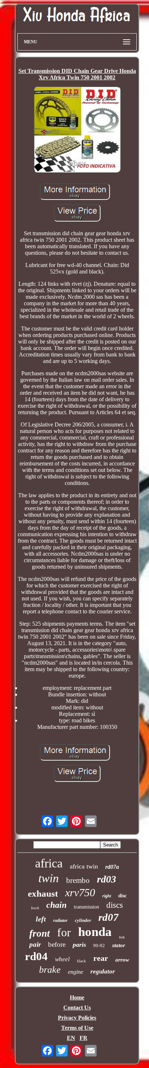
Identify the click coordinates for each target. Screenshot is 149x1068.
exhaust (43, 893)
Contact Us (77, 1007)
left (41, 919)
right (106, 895)
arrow (122, 960)
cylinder (83, 920)
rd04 (36, 956)
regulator (102, 971)
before (56, 944)
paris (79, 944)
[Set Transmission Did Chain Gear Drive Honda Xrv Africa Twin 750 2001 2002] (77, 130)
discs (114, 905)
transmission (86, 907)
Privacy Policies (77, 1018)
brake (50, 969)
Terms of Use (77, 1028)
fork (122, 937)
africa (49, 863)
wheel (62, 959)
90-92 (99, 945)
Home (77, 997)
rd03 (106, 879)
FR (84, 1038)
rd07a (112, 867)
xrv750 (80, 892)
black (81, 961)
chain (56, 905)
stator (118, 945)
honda (95, 932)
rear (100, 958)
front (39, 933)
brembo (78, 880)
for (64, 932)
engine (75, 972)
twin (48, 878)
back (35, 908)
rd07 (108, 917)
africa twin (84, 866)
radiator (60, 920)
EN (71, 1038)
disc (122, 895)
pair (35, 944)
